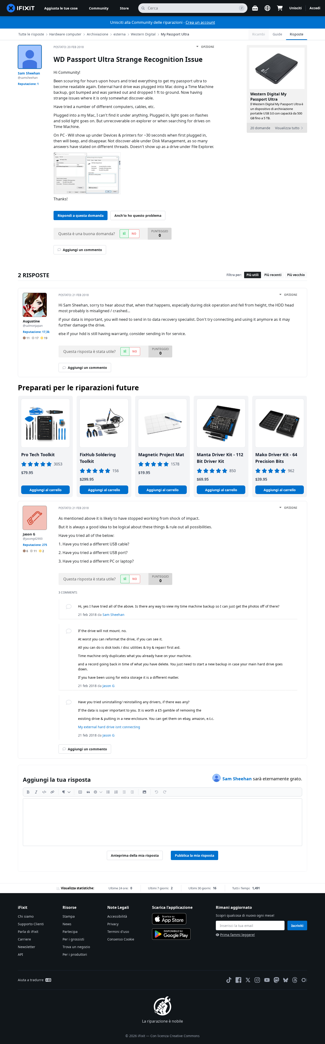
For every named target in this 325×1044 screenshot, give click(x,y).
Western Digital (143, 34)
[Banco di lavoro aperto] (255, 8)
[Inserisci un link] (52, 792)
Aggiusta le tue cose (61, 8)
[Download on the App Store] (169, 919)
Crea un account (200, 22)
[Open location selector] (267, 8)
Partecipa (70, 931)
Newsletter (26, 947)
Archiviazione (97, 34)
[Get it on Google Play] (171, 934)
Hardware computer (65, 34)
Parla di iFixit (28, 931)
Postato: (69, 47)
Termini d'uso (118, 931)
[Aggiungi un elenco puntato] (108, 792)
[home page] (21, 8)
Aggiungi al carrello (46, 490)
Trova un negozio (76, 947)
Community (98, 8)
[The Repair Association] (304, 980)
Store (124, 8)
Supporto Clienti (31, 924)
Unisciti (295, 8)
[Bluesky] (285, 980)
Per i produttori (75, 954)
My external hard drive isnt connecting (109, 727)
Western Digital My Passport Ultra (268, 96)
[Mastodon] (276, 980)
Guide (277, 34)
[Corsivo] (36, 792)
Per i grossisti (73, 939)
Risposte (296, 34)
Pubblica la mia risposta (194, 855)
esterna (119, 34)
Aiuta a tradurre (31, 980)
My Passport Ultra (175, 34)
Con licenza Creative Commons (175, 1036)
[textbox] (162, 822)
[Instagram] (257, 980)
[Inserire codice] (44, 792)
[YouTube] (267, 980)
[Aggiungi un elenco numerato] (116, 792)
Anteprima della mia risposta (135, 855)
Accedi (315, 8)
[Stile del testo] (66, 792)
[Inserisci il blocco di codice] (80, 792)
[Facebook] (238, 980)
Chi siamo (26, 916)
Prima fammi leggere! (237, 934)
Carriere (24, 939)
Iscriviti (297, 925)
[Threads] (295, 980)
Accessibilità (117, 916)
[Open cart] (280, 8)
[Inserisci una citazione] (88, 792)
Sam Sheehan (237, 779)
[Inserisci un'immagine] (144, 792)
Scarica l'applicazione (172, 907)
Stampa (69, 916)
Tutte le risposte (31, 34)
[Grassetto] (28, 792)
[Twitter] (248, 980)
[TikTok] (229, 980)
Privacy (112, 924)
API (20, 954)
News (67, 924)
